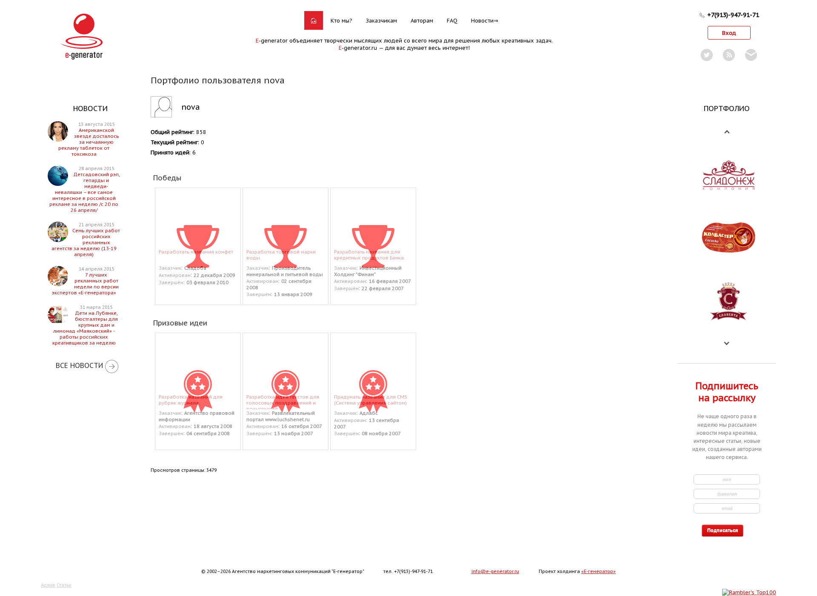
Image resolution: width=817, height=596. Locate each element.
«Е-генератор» (598, 571)
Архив (48, 585)
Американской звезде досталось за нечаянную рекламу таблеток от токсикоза (88, 142)
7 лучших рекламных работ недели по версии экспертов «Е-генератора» (85, 284)
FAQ (452, 20)
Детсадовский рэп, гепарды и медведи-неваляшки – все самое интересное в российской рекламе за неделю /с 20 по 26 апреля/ (84, 192)
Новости (482, 20)
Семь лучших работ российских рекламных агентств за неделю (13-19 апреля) (85, 242)
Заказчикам (381, 20)
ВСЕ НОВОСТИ (79, 365)
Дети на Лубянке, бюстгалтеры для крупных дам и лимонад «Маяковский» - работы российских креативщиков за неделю (85, 328)
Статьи (64, 585)
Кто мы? (341, 20)
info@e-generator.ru (495, 571)
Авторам (422, 20)
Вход (729, 33)
